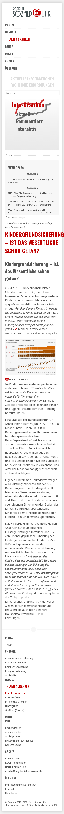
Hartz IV (9, 679)
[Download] (7, 379)
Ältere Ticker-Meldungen (15, 217)
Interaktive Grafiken (16, 701)
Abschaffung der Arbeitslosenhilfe (23, 771)
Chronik (10, 32)
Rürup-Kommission (15, 762)
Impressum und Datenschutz (21, 784)
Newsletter (11, 793)
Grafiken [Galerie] (14, 710)
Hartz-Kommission (15, 767)
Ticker (8, 644)
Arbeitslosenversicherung (19, 658)
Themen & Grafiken (17, 39)
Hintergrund (11, 706)
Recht (9, 54)
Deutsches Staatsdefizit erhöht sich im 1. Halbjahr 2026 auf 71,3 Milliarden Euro (32, 203)
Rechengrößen (13, 727)
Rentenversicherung (16, 662)
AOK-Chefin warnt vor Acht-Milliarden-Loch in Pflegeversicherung (30, 195)
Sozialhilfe (10, 675)
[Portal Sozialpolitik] (32, 12)
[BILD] (16, 329)
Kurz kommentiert (16, 693)
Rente (9, 46)
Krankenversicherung (16, 666)
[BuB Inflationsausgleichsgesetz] (49, 589)
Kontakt (9, 789)
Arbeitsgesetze (13, 732)
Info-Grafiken (12, 697)
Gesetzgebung (13, 744)
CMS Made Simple (35, 805)
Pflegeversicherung (15, 671)
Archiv (9, 61)
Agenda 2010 (12, 758)
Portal (10, 25)
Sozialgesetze (12, 736)
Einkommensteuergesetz (19, 740)
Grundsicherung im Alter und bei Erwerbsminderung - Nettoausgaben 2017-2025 (30, 213)
